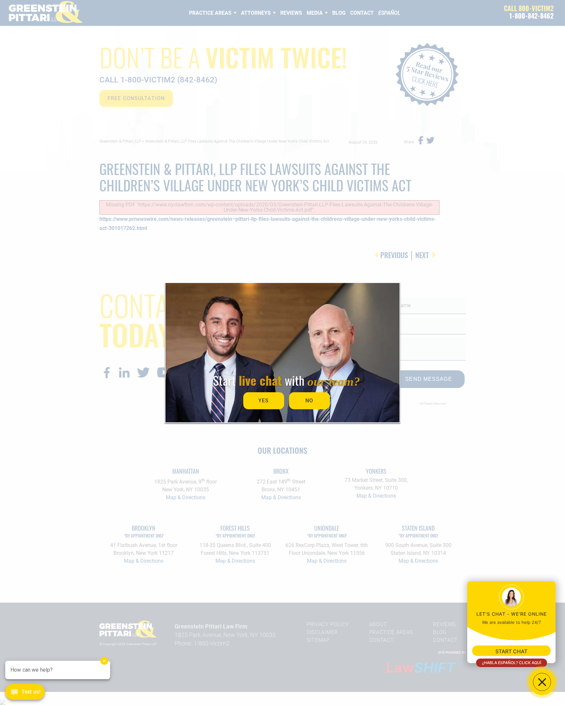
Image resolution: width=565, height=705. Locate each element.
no (309, 400)
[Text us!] (25, 692)
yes (263, 400)
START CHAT (511, 651)
